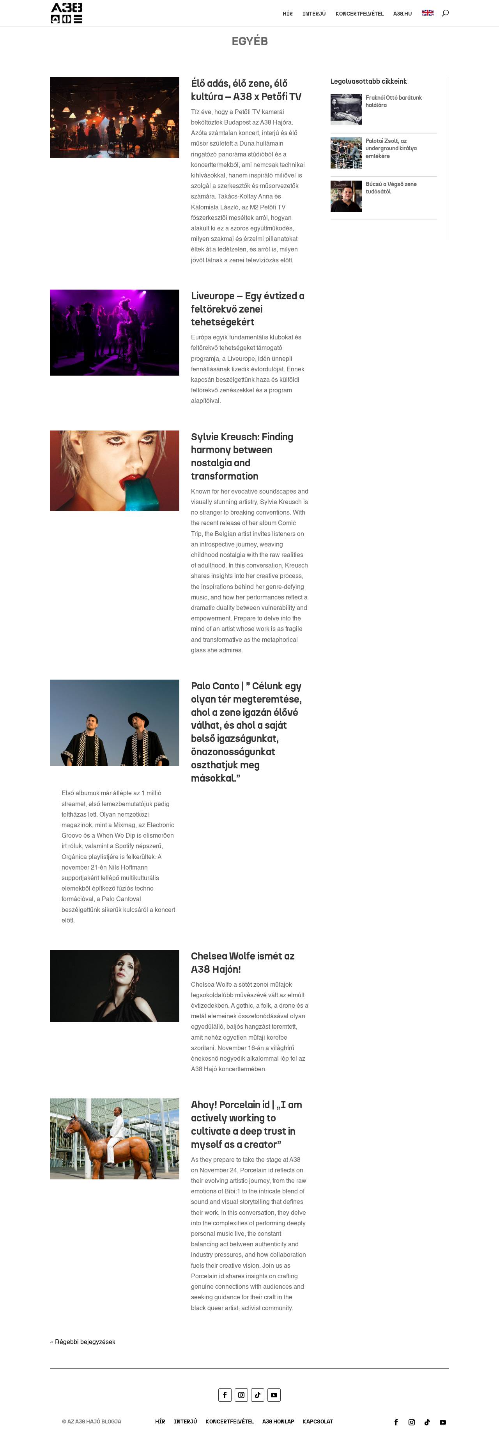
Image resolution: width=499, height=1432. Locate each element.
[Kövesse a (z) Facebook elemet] (225, 1395)
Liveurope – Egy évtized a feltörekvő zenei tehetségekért (247, 309)
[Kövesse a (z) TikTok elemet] (257, 1395)
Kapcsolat (318, 1422)
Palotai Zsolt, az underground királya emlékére (391, 148)
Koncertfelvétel (360, 14)
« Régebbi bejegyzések (82, 1342)
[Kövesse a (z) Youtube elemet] (274, 1395)
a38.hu (402, 14)
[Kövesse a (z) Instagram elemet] (241, 1395)
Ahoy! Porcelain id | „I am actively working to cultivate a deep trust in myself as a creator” (246, 1124)
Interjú (314, 14)
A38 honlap (278, 1422)
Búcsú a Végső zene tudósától (391, 188)
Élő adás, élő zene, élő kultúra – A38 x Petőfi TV (246, 90)
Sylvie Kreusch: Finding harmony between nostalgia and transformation (242, 456)
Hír (288, 14)
